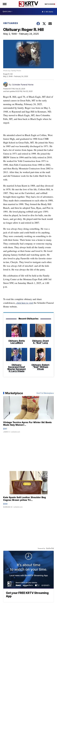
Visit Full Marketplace (45, 393)
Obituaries (10, 23)
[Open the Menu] (4, 4)
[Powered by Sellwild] (50, 548)
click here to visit (24, 302)
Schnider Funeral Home (22, 84)
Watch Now (49, 4)
